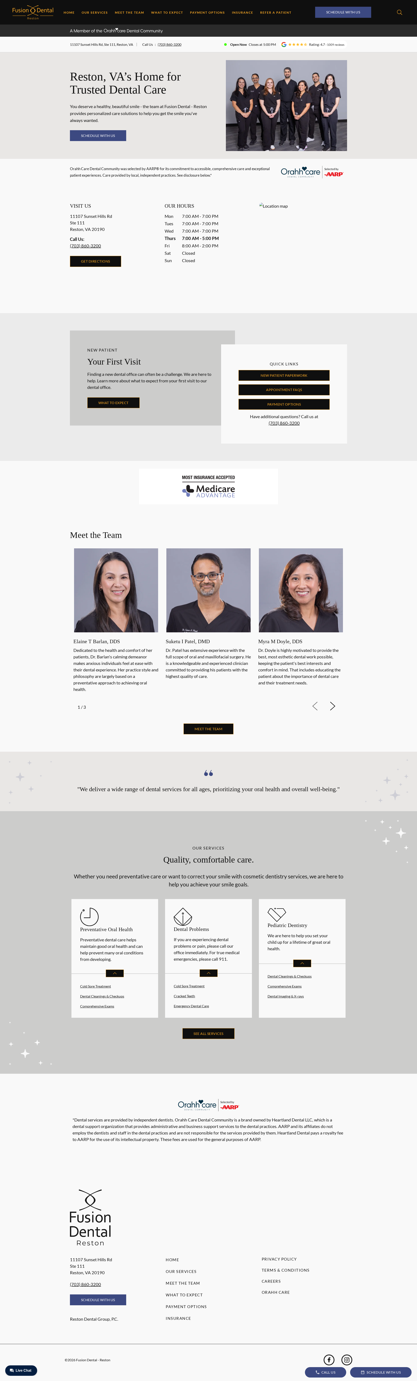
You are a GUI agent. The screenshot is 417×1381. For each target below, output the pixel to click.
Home (69, 12)
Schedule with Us (343, 12)
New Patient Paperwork (284, 375)
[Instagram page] (346, 1360)
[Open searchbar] (399, 12)
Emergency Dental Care (191, 1006)
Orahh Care (276, 1292)
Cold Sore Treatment (95, 986)
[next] (338, 706)
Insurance (242, 12)
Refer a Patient (275, 12)
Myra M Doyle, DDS (280, 641)
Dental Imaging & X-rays (286, 996)
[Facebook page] (329, 1360)
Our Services (95, 12)
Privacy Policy (279, 1259)
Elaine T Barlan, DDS (96, 641)
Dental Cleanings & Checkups (102, 996)
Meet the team (208, 729)
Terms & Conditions (286, 1270)
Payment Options (207, 12)
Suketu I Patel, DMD (188, 641)
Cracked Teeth (184, 996)
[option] (116, 621)
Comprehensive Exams (97, 1006)
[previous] (321, 706)
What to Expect (167, 12)
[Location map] (303, 249)
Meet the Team (129, 12)
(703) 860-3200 (169, 44)
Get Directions (95, 261)
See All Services (208, 1033)
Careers (271, 1281)
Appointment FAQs (284, 390)
